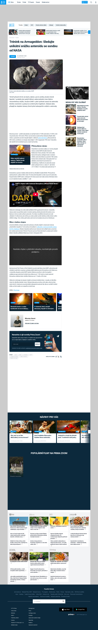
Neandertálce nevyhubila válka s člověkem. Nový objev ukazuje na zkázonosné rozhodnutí (82, 142)
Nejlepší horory (37, 592)
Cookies (13, 620)
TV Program (31, 2)
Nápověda (31, 620)
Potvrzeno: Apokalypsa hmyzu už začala (58, 527)
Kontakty (30, 615)
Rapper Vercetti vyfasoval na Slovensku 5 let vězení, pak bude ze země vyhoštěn (38, 570)
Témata (19, 2)
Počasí (62, 592)
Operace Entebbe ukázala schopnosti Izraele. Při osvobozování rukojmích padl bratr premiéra (58, 536)
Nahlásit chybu (14, 625)
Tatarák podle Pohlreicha (56, 594)
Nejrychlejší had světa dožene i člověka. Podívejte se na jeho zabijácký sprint (83, 108)
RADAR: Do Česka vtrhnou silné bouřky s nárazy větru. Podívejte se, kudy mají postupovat (18, 542)
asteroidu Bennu (42, 138)
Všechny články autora (32, 323)
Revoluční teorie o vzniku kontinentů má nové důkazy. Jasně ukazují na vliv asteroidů (20, 308)
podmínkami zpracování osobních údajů (34, 348)
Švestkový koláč (65, 596)
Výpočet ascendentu (33, 596)
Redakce (30, 622)
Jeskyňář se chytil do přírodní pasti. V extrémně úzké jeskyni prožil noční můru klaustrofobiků (67, 437)
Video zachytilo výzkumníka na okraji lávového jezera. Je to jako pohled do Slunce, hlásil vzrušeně (58, 542)
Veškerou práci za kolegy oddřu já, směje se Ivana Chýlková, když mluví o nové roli (38, 528)
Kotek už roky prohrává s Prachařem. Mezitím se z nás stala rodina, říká (38, 542)
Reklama (13, 613)
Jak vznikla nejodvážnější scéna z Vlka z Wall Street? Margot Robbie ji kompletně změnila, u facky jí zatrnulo (18, 579)
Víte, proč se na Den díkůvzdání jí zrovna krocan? (19, 436)
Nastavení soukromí (33, 625)
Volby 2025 (39, 594)
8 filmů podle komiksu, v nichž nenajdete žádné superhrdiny (17, 569)
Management (31, 608)
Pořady (24, 2)
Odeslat (37, 344)
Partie (57, 592)
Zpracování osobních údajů (34, 617)
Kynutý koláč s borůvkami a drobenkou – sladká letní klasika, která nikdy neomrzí (78, 542)
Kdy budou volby (69, 592)
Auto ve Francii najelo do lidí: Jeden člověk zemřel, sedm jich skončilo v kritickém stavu (17, 535)
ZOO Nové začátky (79, 592)
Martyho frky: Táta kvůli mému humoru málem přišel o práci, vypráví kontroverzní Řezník (37, 563)
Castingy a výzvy (32, 613)
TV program (45, 592)
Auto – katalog (19, 594)
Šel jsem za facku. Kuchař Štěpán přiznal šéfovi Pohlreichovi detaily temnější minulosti (38, 535)
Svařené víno (46, 594)
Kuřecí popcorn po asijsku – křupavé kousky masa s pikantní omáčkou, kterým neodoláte (78, 528)
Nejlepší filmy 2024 (27, 592)
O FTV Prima (14, 608)
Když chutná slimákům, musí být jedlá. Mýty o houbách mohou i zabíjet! (58, 570)
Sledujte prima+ (45, 2)
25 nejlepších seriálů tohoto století (18, 561)
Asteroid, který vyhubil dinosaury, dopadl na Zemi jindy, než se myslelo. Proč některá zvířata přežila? (44, 308)
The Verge (16, 290)
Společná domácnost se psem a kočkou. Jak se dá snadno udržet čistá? (58, 578)
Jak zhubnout (17, 592)
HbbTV (12, 615)
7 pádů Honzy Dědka (29, 594)
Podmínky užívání (15, 617)
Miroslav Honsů (21, 57)
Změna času (52, 592)
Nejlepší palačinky (55, 596)
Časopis (38, 2)
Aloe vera (66, 594)
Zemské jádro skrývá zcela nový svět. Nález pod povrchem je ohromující (82, 119)
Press (30, 610)
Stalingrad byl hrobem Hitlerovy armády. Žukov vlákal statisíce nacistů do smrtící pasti (82, 130)
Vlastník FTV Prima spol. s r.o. (17, 622)
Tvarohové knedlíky (45, 596)
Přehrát (13, 469)
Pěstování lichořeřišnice (76, 594)
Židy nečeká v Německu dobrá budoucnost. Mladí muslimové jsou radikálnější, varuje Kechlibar (18, 528)
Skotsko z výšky (14, 471)
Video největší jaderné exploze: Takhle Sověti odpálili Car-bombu (17, 160)
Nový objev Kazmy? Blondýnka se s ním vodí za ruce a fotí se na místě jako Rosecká (38, 578)
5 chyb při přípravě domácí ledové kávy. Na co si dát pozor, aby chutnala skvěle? (79, 535)
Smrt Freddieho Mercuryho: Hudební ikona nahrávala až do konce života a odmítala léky (43, 437)
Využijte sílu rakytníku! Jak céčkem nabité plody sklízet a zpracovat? (58, 562)
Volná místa (13, 610)
